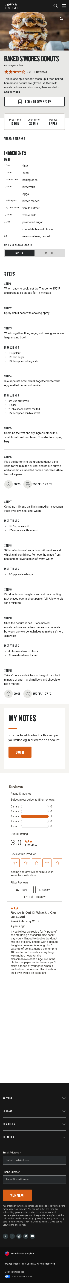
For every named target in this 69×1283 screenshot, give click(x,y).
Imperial (20, 253)
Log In (20, 752)
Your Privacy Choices (22, 1276)
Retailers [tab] (8, 1137)
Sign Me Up (17, 1195)
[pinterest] (25, 1236)
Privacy (22, 1225)
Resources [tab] (9, 1124)
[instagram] (19, 1236)
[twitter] (5, 1236)
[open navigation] (64, 6)
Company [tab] (7, 1111)
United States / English (22, 1253)
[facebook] (12, 1236)
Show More (12, 92)
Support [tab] (7, 1097)
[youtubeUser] (32, 1236)
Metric (49, 253)
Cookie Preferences (14, 1272)
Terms (11, 1225)
